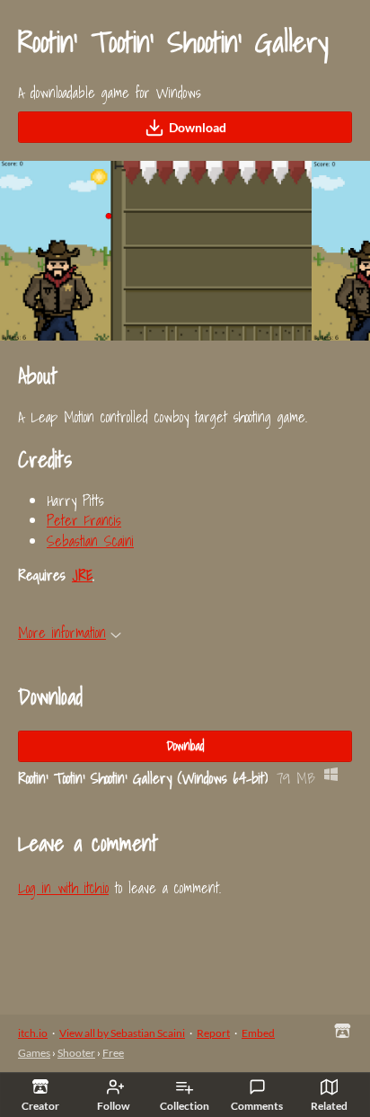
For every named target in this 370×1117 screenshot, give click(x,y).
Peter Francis (84, 520)
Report (213, 1033)
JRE (82, 575)
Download (197, 127)
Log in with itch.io (63, 888)
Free (113, 1052)
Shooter (76, 1052)
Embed (258, 1033)
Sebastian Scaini (90, 541)
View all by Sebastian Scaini (122, 1033)
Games (34, 1052)
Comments (257, 1106)
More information (62, 632)
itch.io (33, 1033)
